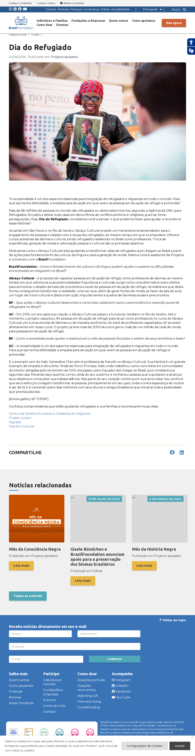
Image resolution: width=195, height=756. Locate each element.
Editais (105, 9)
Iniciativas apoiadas (149, 42)
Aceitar (180, 746)
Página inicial (18, 34)
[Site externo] (13, 732)
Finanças (76, 9)
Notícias (63, 9)
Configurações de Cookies (144, 746)
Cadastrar (114, 659)
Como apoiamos (143, 20)
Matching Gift (88, 696)
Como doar (45, 25)
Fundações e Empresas (88, 20)
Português (150, 9)
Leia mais (21, 565)
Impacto (141, 49)
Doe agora (173, 23)
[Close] (192, 737)
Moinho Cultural (21, 426)
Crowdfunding (89, 707)
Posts (35, 34)
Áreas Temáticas (147, 28)
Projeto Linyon (20, 418)
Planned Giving (89, 701)
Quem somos (118, 20)
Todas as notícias (28, 596)
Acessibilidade (120, 9)
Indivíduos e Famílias (52, 20)
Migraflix (15, 422)
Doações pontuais (91, 680)
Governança (91, 9)
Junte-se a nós (54, 706)
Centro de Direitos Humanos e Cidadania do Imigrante (50, 413)
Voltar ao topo (174, 620)
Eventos (62, 25)
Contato (51, 9)
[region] (97, 746)
